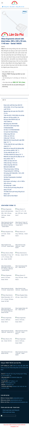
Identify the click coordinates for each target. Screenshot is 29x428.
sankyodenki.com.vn (18, 398)
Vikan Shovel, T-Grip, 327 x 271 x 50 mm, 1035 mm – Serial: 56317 (21, 224)
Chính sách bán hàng (8, 412)
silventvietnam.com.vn (16, 400)
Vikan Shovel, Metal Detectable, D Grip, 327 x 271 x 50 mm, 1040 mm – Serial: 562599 (7, 268)
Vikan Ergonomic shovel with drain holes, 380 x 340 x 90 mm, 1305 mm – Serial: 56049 (7, 224)
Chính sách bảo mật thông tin (10, 410)
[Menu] (2, 3)
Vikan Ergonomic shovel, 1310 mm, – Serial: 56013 (21, 332)
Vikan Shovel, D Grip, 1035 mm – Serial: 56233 (21, 289)
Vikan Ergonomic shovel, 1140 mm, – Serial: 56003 (21, 353)
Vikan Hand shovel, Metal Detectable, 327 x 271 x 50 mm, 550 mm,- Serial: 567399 (7, 310)
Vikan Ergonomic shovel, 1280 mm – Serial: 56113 (7, 331)
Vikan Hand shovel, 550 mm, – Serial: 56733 (21, 266)
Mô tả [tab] (4, 100)
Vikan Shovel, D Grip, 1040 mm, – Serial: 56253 (20, 246)
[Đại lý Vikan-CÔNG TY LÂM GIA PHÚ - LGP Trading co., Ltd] (14, 3)
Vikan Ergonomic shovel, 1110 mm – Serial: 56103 (7, 289)
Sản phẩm (12, 6)
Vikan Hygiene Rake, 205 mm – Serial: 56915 (21, 309)
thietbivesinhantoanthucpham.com (19, 402)
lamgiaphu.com (9, 384)
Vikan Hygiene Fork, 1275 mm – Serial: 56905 (7, 245)
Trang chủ (6, 6)
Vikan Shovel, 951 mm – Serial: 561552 (7, 352)
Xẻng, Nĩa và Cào (20, 6)
